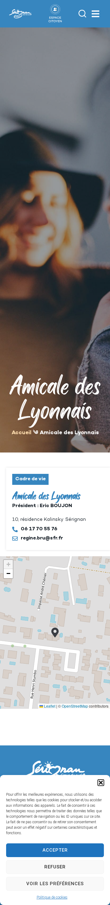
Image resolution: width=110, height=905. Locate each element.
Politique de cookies (52, 897)
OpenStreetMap (75, 705)
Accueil (21, 433)
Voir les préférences (55, 883)
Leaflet (49, 705)
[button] (101, 783)
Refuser (55, 867)
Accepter (55, 850)
